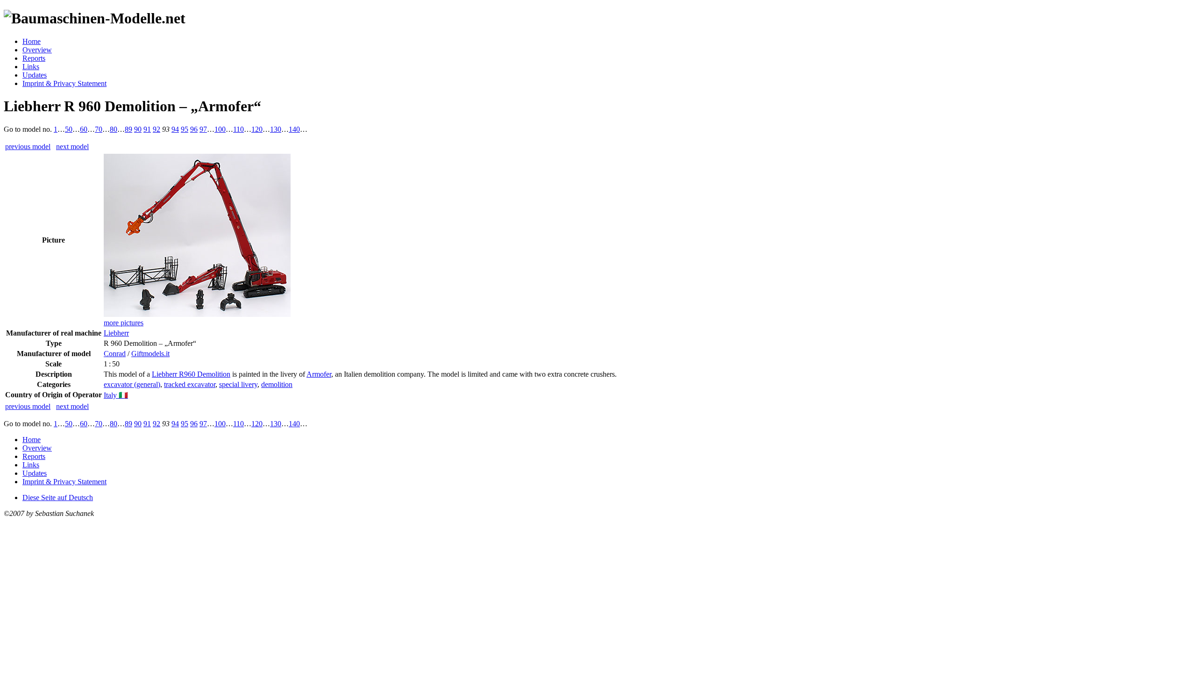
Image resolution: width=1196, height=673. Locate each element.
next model (72, 146)
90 (138, 129)
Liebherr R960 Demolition (191, 374)
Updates (34, 75)
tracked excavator (189, 384)
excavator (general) (132, 384)
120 (257, 129)
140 (294, 129)
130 (275, 129)
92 (156, 129)
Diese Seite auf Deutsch (57, 497)
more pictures (123, 323)
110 (238, 129)
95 (184, 129)
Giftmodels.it (150, 354)
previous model (27, 146)
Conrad (115, 354)
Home (31, 41)
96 (194, 129)
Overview (37, 50)
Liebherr (116, 333)
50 (68, 129)
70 (98, 129)
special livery (238, 384)
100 (220, 129)
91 (147, 129)
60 (83, 129)
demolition (276, 384)
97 (203, 129)
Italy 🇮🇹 (116, 395)
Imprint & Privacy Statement (64, 83)
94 (175, 129)
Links (30, 67)
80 (113, 129)
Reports (33, 58)
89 (128, 129)
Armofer (318, 374)
